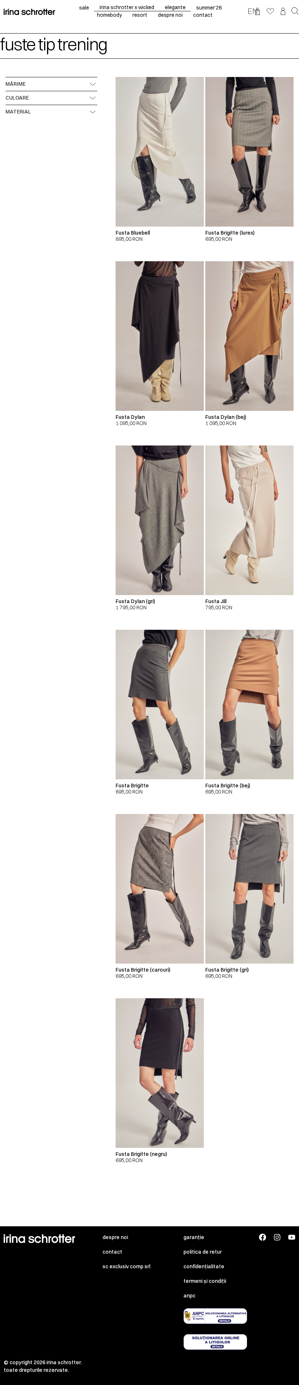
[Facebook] (262, 1237)
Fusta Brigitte (132, 785)
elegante (175, 7)
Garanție (193, 1237)
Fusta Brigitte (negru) (141, 1154)
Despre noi (115, 1237)
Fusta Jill (215, 601)
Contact (112, 1252)
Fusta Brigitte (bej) (227, 785)
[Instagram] (277, 1237)
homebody (109, 15)
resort (139, 15)
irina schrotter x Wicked (127, 7)
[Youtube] (291, 1237)
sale (84, 7)
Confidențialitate (203, 1266)
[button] (295, 12)
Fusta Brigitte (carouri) (143, 970)
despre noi (170, 15)
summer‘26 (209, 7)
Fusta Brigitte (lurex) (230, 232)
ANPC (189, 1295)
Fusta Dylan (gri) (135, 601)
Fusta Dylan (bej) (225, 417)
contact (203, 15)
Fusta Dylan (130, 417)
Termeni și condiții (204, 1281)
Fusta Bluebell (133, 232)
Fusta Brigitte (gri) (227, 970)
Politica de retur (202, 1252)
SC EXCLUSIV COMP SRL (126, 1266)
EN (253, 11)
